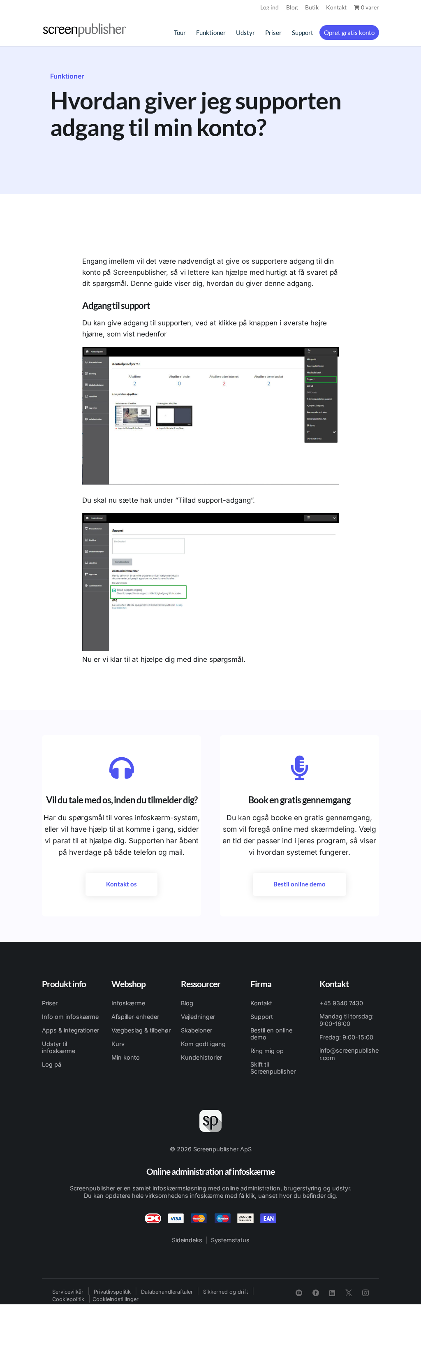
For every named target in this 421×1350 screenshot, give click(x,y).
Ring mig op (267, 1050)
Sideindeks (187, 1239)
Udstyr (245, 33)
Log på (51, 1064)
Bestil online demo (299, 884)
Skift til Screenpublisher (273, 1068)
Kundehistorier (201, 1057)
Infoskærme (128, 1003)
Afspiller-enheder (135, 1016)
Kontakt (336, 8)
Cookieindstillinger (116, 1299)
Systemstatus (230, 1239)
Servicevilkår (67, 1292)
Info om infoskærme (70, 1016)
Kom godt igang (203, 1043)
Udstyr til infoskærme (58, 1047)
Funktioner (211, 33)
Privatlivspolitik (112, 1292)
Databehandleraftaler (167, 1292)
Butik (312, 8)
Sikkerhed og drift (225, 1292)
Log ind (269, 8)
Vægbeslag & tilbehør (141, 1030)
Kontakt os (121, 884)
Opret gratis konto (349, 32)
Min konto (125, 1057)
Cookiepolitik (68, 1299)
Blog (292, 8)
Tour (180, 33)
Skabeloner (196, 1030)
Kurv (118, 1043)
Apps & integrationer (70, 1030)
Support (302, 33)
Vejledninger (198, 1016)
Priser (273, 33)
